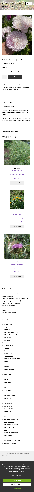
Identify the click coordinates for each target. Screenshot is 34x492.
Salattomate (8, 353)
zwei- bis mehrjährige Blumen (12, 440)
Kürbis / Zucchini (9, 369)
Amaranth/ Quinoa (10, 408)
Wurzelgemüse (7, 390)
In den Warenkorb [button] (17, 183)
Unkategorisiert (7, 446)
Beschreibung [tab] (5, 97)
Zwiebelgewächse (8, 403)
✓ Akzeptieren (16, 480)
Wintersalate (8, 337)
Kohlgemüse (7, 342)
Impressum (13, 455)
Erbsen (7, 377)
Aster (10, 89)
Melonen (7, 348)
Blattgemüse (7, 327)
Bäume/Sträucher (8, 324)
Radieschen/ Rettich (10, 395)
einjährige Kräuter (9, 427)
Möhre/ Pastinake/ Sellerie (11, 393)
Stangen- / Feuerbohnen (11, 385)
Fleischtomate (9, 356)
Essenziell (18, 475)
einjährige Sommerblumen (22, 84)
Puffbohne (7, 379)
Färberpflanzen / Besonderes (11, 419)
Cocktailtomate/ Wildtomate (12, 358)
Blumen (4, 85)
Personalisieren (17, 488)
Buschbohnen (8, 382)
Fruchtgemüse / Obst (9, 345)
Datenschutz (5, 455)
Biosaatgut (15, 89)
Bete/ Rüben (8, 398)
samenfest (11, 87)
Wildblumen (8, 438)
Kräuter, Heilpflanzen (9, 422)
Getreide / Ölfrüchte (8, 406)
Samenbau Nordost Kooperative (11, 5)
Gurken (7, 366)
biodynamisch (5, 89)
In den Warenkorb (15, 77)
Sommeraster (25, 87)
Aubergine (7, 350)
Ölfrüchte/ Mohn (9, 414)
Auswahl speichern (17, 484)
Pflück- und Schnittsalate (11, 332)
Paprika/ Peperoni (9, 364)
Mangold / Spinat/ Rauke (11, 335)
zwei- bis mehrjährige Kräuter (12, 424)
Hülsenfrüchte (7, 374)
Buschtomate (8, 361)
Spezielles (7, 340)
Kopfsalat (7, 329)
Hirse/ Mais (8, 411)
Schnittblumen (11, 84)
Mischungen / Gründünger (10, 443)
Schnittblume (18, 87)
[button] (30, 17)
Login (18, 455)
